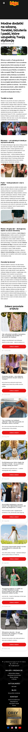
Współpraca (14, 701)
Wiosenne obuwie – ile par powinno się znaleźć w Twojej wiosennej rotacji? (12, 633)
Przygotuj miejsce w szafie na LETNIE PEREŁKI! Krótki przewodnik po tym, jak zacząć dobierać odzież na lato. (12, 591)
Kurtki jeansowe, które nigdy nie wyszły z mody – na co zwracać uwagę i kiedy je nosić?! (13, 464)
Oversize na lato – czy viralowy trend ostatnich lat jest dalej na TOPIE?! (12, 378)
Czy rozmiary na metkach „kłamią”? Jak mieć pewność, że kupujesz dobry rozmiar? (13, 422)
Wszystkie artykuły (14, 693)
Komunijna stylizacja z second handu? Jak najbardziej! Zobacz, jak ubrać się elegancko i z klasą (14, 506)
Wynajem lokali (14, 703)
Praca (14, 705)
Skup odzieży (14, 677)
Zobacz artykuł (14, 346)
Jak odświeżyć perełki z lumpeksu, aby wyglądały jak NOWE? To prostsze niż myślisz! (14, 335)
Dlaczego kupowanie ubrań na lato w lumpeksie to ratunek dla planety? (14, 548)
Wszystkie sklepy (14, 673)
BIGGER (14, 686)
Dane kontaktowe (14, 699)
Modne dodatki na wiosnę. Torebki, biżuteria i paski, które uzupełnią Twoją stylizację (13, 31)
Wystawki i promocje (14, 675)
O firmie (14, 679)
